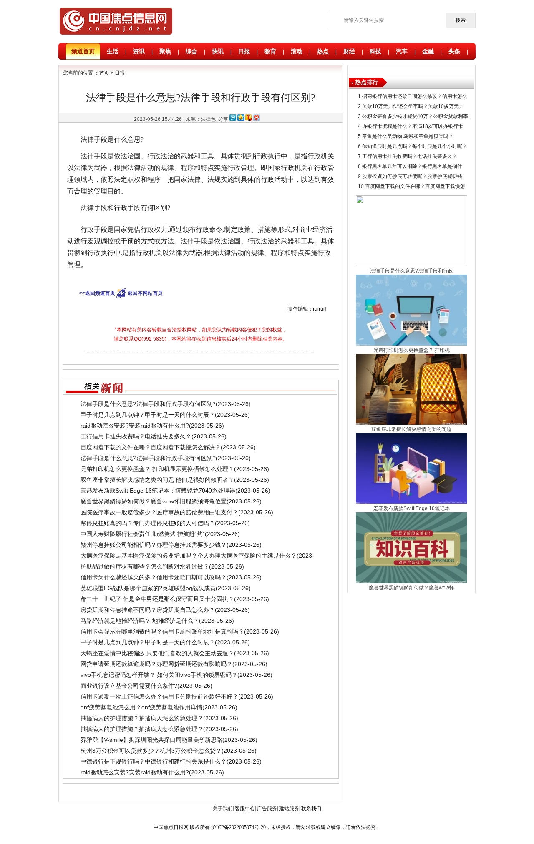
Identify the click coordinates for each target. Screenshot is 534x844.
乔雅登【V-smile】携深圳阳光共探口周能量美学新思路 (151, 739)
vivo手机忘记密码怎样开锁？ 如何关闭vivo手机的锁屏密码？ (159, 674)
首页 (104, 73)
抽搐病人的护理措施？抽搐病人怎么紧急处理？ (142, 718)
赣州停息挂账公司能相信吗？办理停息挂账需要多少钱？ (154, 544)
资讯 (139, 51)
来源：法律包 (201, 119)
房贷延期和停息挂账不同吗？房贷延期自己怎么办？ (148, 609)
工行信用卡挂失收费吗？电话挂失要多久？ (136, 436)
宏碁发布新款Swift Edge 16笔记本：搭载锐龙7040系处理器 (158, 490)
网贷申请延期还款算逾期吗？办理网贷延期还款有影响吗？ (156, 664)
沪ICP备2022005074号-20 (238, 827)
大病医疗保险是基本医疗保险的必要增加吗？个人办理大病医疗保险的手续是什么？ (189, 555)
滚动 (296, 51)
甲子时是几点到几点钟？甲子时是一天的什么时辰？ (148, 414)
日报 (244, 51)
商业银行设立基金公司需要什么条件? (129, 685)
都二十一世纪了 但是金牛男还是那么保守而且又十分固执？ (157, 599)
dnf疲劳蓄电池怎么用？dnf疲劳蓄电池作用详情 (141, 707)
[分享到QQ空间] (240, 119)
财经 (349, 51)
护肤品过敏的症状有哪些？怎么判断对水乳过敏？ (145, 566)
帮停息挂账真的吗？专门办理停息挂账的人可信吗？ (148, 523)
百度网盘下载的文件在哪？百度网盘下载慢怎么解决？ (151, 447)
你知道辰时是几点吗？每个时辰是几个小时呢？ (414, 146)
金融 (428, 51)
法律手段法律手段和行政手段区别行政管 (211, 279)
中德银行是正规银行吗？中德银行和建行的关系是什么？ (154, 761)
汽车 (402, 51)
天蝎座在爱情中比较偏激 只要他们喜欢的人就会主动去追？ (157, 653)
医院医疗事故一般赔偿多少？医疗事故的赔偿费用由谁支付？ (159, 512)
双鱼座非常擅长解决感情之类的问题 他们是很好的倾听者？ (157, 479)
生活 (112, 51)
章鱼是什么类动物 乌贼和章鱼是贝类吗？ (407, 136)
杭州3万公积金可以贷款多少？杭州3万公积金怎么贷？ (151, 750)
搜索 (461, 20)
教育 (270, 51)
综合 (191, 51)
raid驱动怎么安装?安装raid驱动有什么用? (135, 425)
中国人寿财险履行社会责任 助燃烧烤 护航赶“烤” (143, 534)
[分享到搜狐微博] (248, 119)
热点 (323, 51)
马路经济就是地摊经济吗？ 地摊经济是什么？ (140, 620)
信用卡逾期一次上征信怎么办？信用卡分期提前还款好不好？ (159, 696)
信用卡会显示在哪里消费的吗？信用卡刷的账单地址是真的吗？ (162, 631)
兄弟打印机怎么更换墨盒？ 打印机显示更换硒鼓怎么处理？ (157, 469)
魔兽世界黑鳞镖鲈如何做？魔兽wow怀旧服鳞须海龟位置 (154, 501)
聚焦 (165, 51)
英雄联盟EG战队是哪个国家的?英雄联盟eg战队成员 (148, 588)
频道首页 (83, 51)
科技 (375, 51)
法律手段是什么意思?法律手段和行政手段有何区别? (148, 404)
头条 (454, 51)
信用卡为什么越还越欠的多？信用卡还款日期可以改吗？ (154, 577)
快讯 (218, 51)
